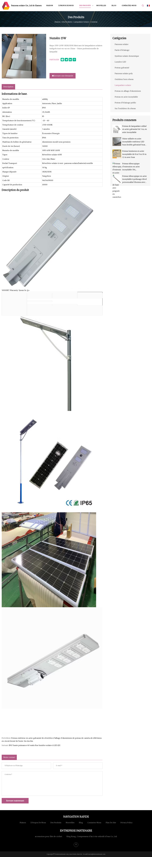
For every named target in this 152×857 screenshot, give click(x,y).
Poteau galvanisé (122, 68)
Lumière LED (120, 62)
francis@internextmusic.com (96, 854)
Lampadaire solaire (81, 22)
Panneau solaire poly (124, 73)
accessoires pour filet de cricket (48, 836)
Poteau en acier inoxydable (126, 97)
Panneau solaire (121, 44)
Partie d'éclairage (122, 50)
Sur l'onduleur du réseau (125, 108)
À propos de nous (66, 5)
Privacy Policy (126, 822)
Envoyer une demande (63, 76)
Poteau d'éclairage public (125, 103)
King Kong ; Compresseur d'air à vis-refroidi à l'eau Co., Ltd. (92, 836)
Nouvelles (101, 5)
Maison (49, 5)
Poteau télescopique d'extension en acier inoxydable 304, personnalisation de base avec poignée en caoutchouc (134, 166)
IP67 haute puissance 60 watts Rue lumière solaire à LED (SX (34, 745)
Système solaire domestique (127, 56)
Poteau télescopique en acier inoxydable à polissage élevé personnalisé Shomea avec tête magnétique (134, 179)
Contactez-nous (129, 5)
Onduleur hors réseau (124, 79)
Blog (114, 5)
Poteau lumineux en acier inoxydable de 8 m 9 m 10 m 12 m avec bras (134, 154)
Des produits (85, 5)
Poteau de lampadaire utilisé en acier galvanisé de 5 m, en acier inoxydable (134, 129)
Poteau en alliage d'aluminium (128, 91)
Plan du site (111, 822)
